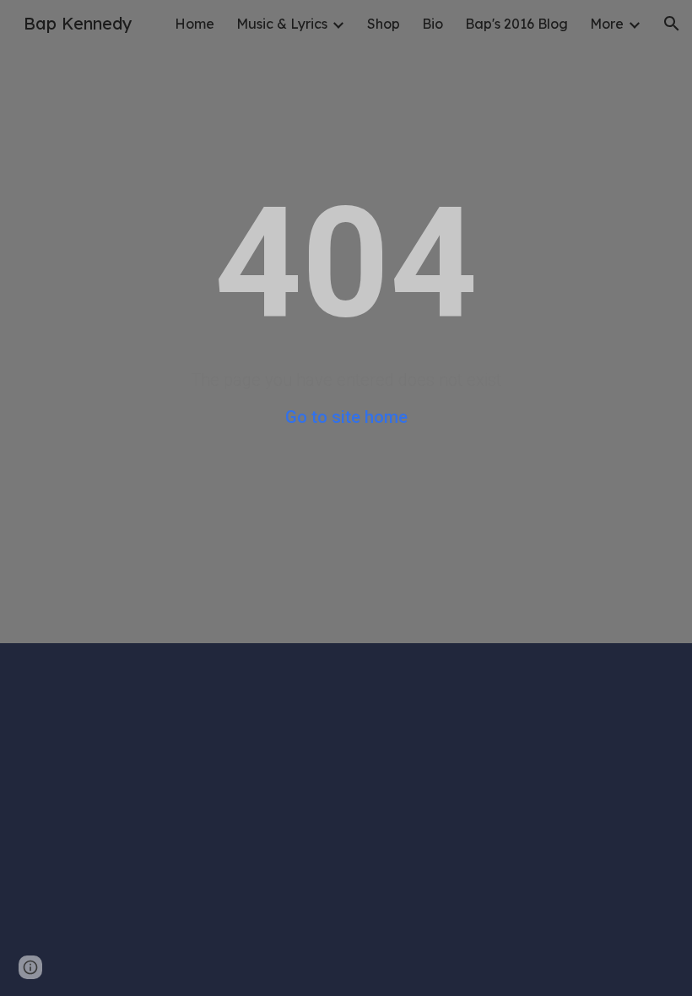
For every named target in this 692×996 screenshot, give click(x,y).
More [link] (607, 23)
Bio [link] (432, 23)
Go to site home (346, 417)
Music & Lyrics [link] (281, 23)
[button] (671, 23)
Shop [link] (383, 23)
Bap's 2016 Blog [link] (516, 23)
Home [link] (194, 23)
